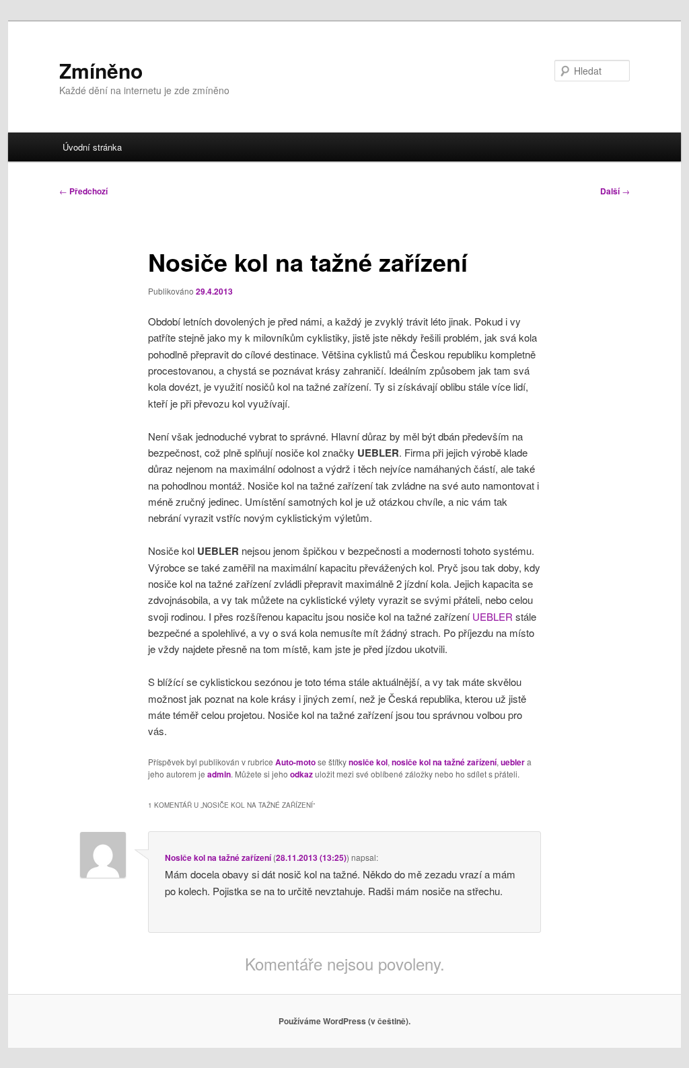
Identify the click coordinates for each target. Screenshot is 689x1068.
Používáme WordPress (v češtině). (344, 1021)
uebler (513, 762)
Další (615, 191)
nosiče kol (368, 762)
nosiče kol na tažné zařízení (444, 762)
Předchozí (83, 191)
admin (219, 774)
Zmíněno (101, 70)
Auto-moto (295, 762)
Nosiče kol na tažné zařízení (218, 857)
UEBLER (492, 616)
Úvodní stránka (92, 147)
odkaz (301, 774)
